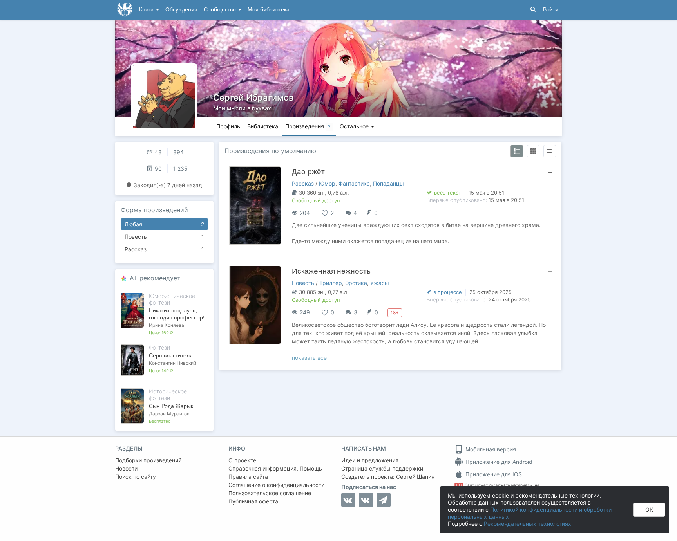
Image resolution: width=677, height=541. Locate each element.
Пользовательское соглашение (269, 493)
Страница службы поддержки (382, 468)
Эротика (356, 283)
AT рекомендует (155, 278)
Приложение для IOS (493, 474)
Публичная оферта (253, 501)
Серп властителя (171, 355)
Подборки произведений (148, 460)
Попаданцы (388, 183)
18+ (459, 485)
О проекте (242, 460)
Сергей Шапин (415, 476)
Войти (550, 10)
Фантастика (354, 183)
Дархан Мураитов (169, 414)
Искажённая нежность (331, 271)
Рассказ (164, 249)
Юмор (327, 183)
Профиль (228, 126)
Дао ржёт (308, 172)
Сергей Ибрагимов (253, 97)
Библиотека (262, 126)
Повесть (164, 236)
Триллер (330, 283)
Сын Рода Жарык (171, 406)
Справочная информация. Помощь (275, 468)
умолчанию (298, 151)
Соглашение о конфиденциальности (276, 484)
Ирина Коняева (166, 325)
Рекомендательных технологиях (527, 523)
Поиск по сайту (135, 476)
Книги (147, 10)
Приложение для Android (498, 461)
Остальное (355, 126)
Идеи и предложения (369, 460)
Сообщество (220, 10)
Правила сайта (248, 476)
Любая (164, 224)
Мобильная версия (490, 449)
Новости (126, 468)
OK (649, 509)
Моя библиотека (269, 10)
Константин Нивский (172, 363)
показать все (309, 357)
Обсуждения (181, 10)
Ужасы (379, 283)
